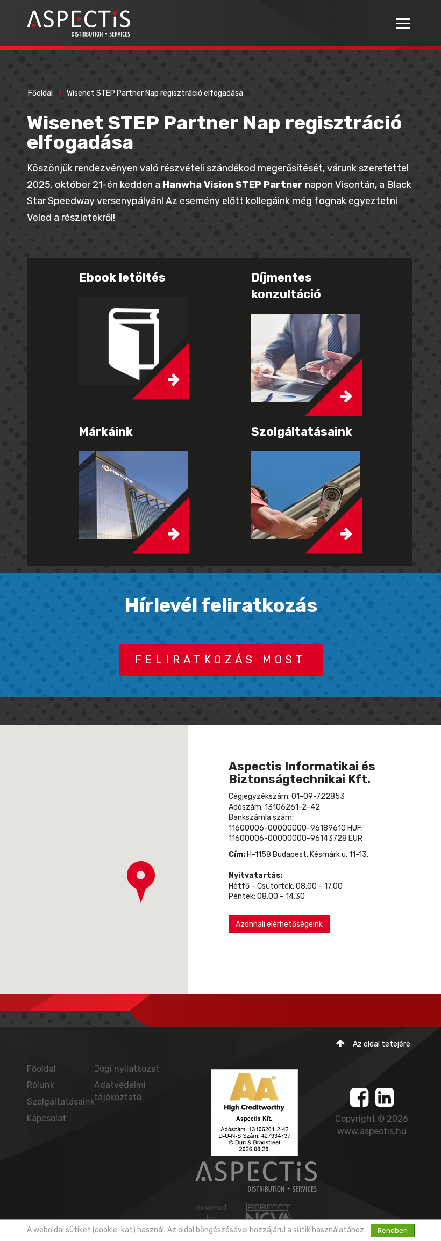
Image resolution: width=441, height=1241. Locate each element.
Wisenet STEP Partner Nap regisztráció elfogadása (155, 93)
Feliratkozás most (221, 659)
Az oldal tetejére (381, 1044)
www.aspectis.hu (372, 1131)
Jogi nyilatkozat (127, 1069)
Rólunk (40, 1085)
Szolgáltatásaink (61, 1101)
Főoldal (40, 93)
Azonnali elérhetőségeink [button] (279, 924)
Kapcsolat (46, 1118)
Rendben (393, 1230)
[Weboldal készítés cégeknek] (270, 1215)
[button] (141, 882)
